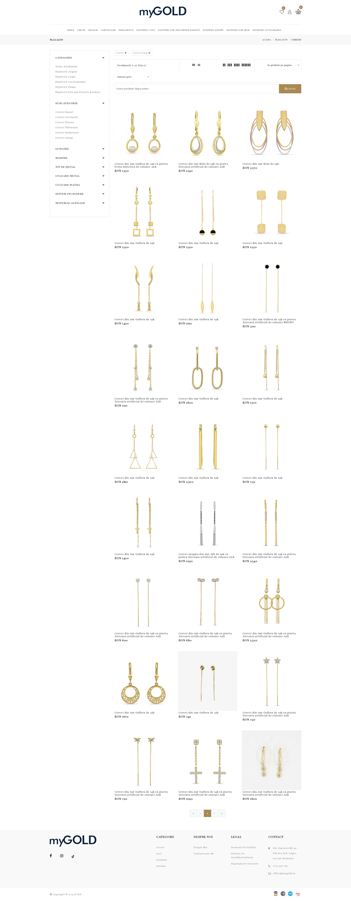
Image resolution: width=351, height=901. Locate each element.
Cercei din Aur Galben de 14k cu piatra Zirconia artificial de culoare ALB (141, 400)
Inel (159, 853)
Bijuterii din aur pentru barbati (179, 30)
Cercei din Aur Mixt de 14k (261, 164)
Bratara (161, 866)
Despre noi (200, 847)
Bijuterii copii (145, 30)
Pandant (161, 859)
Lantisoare (108, 30)
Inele (70, 30)
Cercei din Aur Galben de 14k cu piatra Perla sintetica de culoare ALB (141, 165)
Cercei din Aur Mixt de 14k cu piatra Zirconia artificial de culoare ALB (203, 165)
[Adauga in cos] (170, 144)
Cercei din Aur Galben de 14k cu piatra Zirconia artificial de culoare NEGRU (269, 321)
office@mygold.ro (284, 873)
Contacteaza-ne (204, 853)
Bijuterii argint (213, 30)
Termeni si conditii (243, 847)
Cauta (291, 88)
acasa (266, 39)
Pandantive (125, 30)
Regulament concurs (244, 863)
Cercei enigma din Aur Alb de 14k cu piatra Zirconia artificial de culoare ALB (207, 555)
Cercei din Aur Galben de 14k (134, 243)
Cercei (81, 30)
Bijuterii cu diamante (267, 30)
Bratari (93, 30)
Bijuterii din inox (238, 30)
